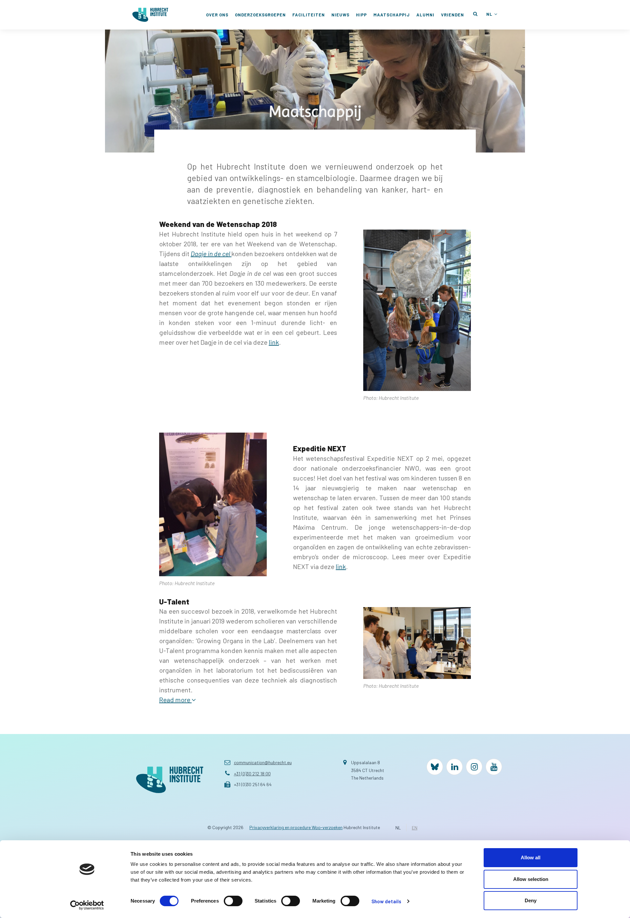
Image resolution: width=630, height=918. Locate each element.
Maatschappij (391, 14)
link (274, 342)
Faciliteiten (308, 14)
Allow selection (530, 879)
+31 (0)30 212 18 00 (252, 773)
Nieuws (340, 14)
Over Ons (217, 14)
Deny (530, 900)
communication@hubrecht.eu (263, 762)
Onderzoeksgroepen (260, 14)
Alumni (425, 14)
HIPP (361, 14)
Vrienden (452, 14)
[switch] (233, 901)
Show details (386, 901)
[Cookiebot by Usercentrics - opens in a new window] (87, 905)
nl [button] (489, 14)
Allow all (530, 857)
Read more (175, 700)
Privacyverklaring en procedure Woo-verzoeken (296, 827)
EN (414, 827)
